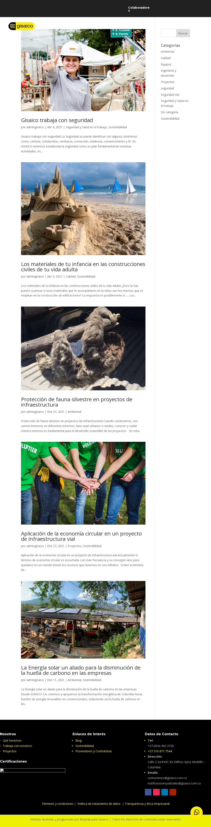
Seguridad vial (170, 95)
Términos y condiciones (58, 804)
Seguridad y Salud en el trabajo (86, 127)
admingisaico (35, 127)
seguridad (167, 88)
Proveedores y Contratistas (93, 751)
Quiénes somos (70, 25)
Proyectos (74, 546)
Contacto (66, 31)
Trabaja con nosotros (182, 25)
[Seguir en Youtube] (173, 792)
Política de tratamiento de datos (99, 804)
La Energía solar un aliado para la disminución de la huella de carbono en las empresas (81, 670)
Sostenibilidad (151, 25)
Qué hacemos (101, 25)
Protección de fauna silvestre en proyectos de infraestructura (76, 401)
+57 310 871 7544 (160, 751)
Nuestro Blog (126, 25)
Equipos (166, 64)
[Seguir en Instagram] (156, 792)
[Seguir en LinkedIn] (164, 792)
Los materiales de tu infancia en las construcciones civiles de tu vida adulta (83, 266)
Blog (78, 740)
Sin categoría (169, 112)
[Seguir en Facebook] (148, 792)
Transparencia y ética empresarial (147, 804)
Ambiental (74, 412)
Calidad (70, 276)
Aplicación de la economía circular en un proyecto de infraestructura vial (81, 536)
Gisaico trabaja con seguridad (57, 120)
